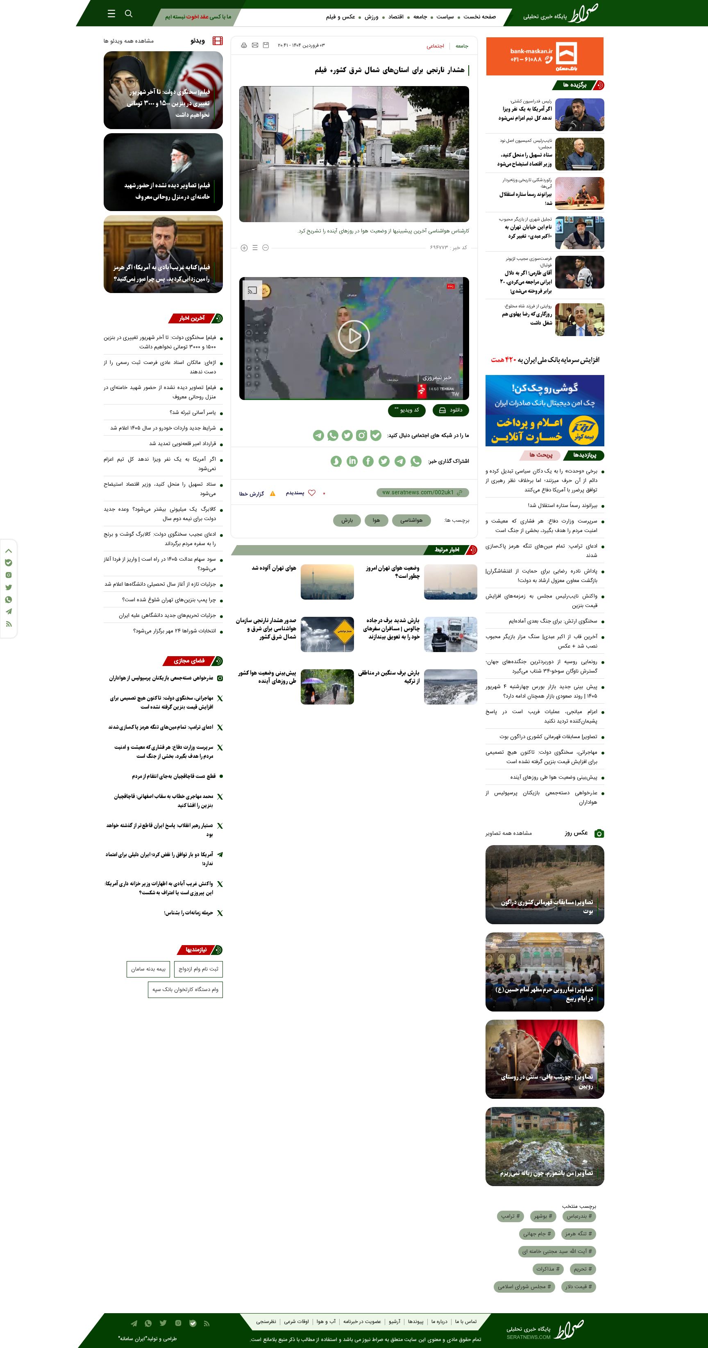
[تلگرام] (8, 611)
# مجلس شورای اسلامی (524, 1286)
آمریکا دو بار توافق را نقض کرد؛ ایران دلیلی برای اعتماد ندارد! (159, 859)
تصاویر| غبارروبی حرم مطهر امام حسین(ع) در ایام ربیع (544, 994)
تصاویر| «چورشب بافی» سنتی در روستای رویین (547, 1082)
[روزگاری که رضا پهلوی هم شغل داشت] (578, 319)
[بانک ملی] (545, 360)
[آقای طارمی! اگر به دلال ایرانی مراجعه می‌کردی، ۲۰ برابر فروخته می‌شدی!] (578, 272)
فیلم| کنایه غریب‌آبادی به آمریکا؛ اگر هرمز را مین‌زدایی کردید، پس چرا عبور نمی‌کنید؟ (161, 273)
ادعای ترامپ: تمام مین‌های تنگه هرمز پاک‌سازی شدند (542, 551)
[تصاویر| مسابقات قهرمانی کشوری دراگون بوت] (545, 884)
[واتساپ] (8, 599)
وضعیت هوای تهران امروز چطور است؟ (393, 572)
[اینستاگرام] (8, 575)
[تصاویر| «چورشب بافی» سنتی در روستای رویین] (545, 1059)
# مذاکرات (548, 1269)
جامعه (420, 17)
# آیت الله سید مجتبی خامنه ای (557, 1251)
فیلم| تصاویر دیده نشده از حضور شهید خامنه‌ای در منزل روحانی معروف (167, 191)
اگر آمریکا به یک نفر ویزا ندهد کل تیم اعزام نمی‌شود (525, 113)
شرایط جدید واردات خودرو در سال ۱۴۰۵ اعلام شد (163, 428)
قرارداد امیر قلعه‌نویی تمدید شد (182, 443)
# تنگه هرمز (578, 1234)
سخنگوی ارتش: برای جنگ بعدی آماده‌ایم (553, 621)
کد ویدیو (407, 410)
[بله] (8, 562)
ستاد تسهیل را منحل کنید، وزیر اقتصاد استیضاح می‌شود (524, 159)
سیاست (445, 17)
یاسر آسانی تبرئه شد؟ (193, 412)
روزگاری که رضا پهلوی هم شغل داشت (527, 318)
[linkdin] (352, 461)
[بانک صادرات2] (545, 395)
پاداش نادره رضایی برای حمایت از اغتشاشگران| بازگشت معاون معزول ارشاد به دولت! (542, 576)
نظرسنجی (266, 1322)
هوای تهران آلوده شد (274, 568)
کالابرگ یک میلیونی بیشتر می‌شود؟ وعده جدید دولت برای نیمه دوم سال (160, 514)
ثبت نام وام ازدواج (198, 969)
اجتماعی (435, 46)
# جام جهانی (537, 1234)
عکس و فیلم (340, 17)
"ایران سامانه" (132, 1339)
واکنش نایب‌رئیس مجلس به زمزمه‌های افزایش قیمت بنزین (542, 601)
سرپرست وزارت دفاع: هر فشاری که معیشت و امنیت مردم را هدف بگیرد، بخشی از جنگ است (542, 526)
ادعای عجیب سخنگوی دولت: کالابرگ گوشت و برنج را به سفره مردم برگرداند (160, 539)
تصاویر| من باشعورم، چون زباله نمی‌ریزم (546, 1173)
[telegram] (400, 461)
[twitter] (384, 461)
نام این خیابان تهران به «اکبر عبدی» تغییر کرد (528, 231)
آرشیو (394, 1322)
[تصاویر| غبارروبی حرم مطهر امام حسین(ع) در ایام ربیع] (545, 972)
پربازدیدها (585, 455)
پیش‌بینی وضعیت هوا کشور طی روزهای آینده (267, 677)
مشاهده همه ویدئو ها (129, 41)
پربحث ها (541, 455)
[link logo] (563, 13)
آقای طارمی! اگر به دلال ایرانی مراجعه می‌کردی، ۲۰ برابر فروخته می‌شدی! (526, 282)
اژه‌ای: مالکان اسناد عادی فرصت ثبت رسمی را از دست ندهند (160, 367)
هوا (376, 520)
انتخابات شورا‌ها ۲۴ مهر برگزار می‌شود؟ (174, 631)
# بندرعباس (579, 1216)
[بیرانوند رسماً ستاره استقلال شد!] (578, 193)
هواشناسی (411, 520)
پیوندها (416, 1322)
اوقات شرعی (296, 1322)
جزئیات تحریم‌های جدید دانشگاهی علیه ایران (167, 615)
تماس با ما (466, 1322)
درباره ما (439, 1322)
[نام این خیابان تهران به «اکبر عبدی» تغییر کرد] (578, 232)
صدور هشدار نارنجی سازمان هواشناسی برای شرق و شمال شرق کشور (266, 628)
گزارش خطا (252, 494)
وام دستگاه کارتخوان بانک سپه (185, 989)
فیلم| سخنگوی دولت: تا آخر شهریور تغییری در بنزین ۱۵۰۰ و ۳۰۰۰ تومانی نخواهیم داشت (168, 104)
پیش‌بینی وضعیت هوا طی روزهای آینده (554, 777)
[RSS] (8, 624)
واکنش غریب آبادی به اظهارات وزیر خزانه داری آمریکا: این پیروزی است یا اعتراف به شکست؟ (158, 888)
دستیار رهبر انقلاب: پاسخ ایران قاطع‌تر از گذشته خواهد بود (159, 830)
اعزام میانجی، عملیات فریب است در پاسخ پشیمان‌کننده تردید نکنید (542, 716)
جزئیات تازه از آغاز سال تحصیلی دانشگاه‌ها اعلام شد (160, 584)
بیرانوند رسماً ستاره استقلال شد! (525, 199)
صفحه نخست (480, 17)
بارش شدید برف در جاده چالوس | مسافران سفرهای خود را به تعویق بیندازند (391, 628)
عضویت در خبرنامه (362, 1322)
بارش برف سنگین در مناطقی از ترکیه (389, 677)
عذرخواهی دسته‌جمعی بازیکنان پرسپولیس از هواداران (542, 798)
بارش (347, 520)
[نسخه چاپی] (243, 45)
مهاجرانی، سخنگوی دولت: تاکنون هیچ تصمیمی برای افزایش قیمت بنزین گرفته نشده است (542, 757)
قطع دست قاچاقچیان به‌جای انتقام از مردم (174, 776)
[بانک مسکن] (545, 56)
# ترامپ (510, 1216)
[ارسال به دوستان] (255, 45)
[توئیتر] (8, 587)
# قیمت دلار (578, 1286)
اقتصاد (396, 17)
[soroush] (336, 461)
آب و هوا (326, 1322)
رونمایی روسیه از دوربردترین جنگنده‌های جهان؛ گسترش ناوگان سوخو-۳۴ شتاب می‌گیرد (542, 666)
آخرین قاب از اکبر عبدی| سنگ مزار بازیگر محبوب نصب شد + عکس (542, 641)
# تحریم (583, 1269)
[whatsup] (416, 461)
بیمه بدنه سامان (148, 969)
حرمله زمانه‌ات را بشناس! (188, 913)
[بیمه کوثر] (545, 430)
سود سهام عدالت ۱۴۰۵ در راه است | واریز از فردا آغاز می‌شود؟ (160, 564)
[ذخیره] (266, 45)
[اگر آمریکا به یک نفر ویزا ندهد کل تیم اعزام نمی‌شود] (578, 114)
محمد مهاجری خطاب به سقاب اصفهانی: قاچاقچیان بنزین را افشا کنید (163, 801)
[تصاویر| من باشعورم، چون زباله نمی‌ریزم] (545, 1146)
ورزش (372, 17)
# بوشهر (543, 1216)
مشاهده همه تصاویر (509, 834)
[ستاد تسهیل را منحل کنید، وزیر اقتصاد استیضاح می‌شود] (578, 154)
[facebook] (368, 461)
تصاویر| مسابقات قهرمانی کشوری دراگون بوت (548, 736)
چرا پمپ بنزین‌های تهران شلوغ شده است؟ (169, 600)
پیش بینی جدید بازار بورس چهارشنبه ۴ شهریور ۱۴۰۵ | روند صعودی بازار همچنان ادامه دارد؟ (542, 691)
